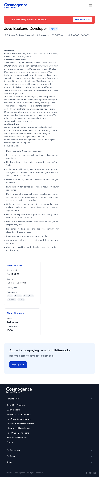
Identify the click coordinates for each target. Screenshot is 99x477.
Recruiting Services (16, 405)
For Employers (13, 399)
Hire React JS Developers (19, 414)
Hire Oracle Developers (18, 433)
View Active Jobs (82, 19)
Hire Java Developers (17, 437)
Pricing (10, 442)
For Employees (13, 450)
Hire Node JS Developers (19, 419)
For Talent (11, 456)
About (9, 462)
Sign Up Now (18, 364)
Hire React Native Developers (20, 423)
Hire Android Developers (18, 428)
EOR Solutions (13, 409)
